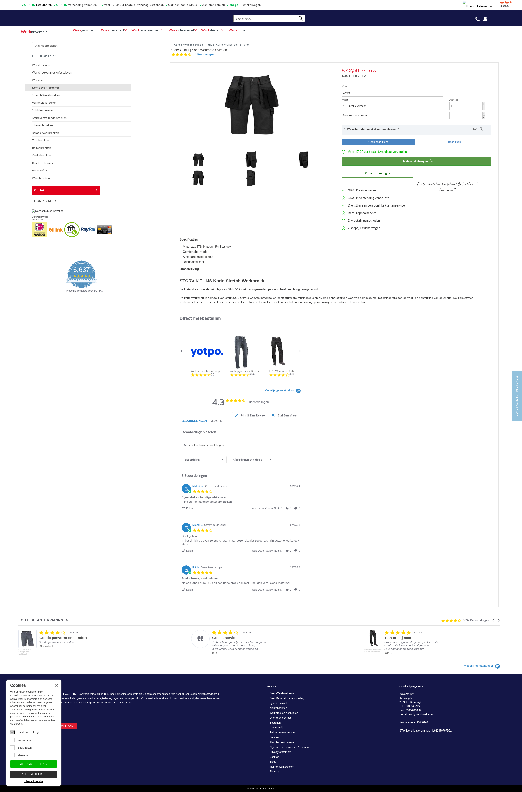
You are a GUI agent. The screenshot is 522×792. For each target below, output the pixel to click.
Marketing (23, 755)
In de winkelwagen (418, 161)
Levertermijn (277, 727)
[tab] (250, 415)
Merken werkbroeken (282, 766)
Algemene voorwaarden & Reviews (290, 747)
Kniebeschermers (43, 163)
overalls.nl (112, 30)
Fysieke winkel (278, 703)
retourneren (37, 5)
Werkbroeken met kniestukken (52, 72)
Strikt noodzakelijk (28, 732)
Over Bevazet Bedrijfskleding (287, 698)
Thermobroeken (42, 125)
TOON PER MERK (44, 201)
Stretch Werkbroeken (46, 95)
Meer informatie (33, 781)
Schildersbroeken (43, 110)
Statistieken (25, 747)
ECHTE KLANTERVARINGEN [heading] (43, 620)
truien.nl (239, 30)
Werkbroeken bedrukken (284, 712)
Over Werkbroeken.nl (282, 693)
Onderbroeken (41, 155)
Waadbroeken (41, 178)
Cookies (274, 756)
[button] (181, 351)
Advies (46, 45)
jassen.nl (83, 30)
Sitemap (274, 771)
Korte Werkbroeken (46, 87)
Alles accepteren (33, 764)
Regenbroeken (41, 147)
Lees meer (391, 657)
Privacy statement (280, 752)
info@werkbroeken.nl (421, 714)
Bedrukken (454, 141)
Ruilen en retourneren (282, 732)
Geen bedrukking (378, 141)
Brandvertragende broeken (49, 117)
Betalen (274, 737)
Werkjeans (39, 80)
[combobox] (204, 459)
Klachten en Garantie (282, 742)
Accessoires (40, 170)
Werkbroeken (41, 65)
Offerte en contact (280, 717)
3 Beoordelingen (204, 54)
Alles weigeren (33, 774)
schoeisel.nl (181, 30)
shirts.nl (211, 30)
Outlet (39, 190)
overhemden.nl (146, 30)
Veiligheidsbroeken (44, 102)
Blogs (273, 761)
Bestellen (275, 722)
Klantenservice (278, 708)
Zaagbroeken (40, 140)
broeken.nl (34, 31)
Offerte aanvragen (377, 173)
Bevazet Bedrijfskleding (46, 18)
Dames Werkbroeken (45, 132)
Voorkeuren (24, 740)
